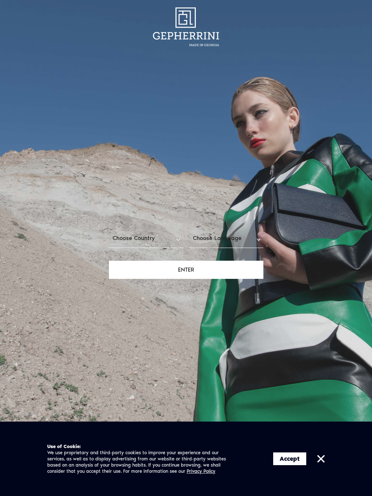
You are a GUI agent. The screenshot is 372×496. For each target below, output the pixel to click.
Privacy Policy (201, 471)
